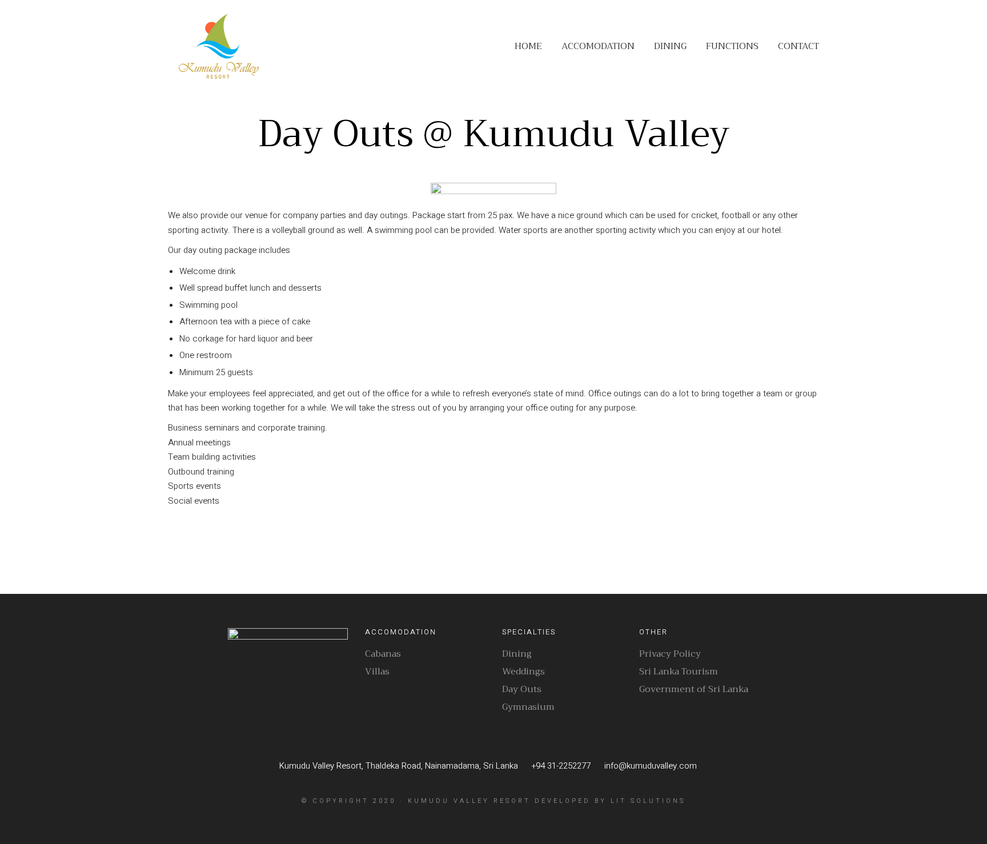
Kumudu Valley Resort (469, 801)
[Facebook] (466, 817)
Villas (377, 672)
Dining (517, 654)
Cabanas (383, 654)
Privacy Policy (670, 654)
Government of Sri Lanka (693, 689)
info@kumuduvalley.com (650, 765)
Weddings (523, 672)
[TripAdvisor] (518, 817)
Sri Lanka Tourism (678, 672)
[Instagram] (492, 817)
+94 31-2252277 (561, 765)
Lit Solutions (648, 801)
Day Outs (521, 689)
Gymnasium (528, 707)
